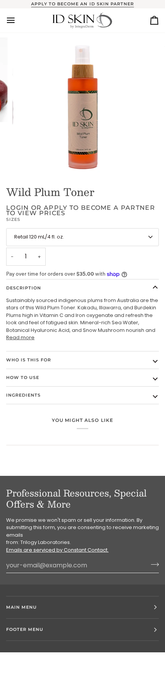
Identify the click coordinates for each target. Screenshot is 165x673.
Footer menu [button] (24, 629)
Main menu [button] (21, 607)
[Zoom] (26, 159)
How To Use (22, 377)
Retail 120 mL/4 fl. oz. (39, 236)
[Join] (152, 564)
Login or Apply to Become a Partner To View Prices (80, 210)
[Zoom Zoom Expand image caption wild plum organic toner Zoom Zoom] (82, 104)
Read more (20, 337)
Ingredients (23, 395)
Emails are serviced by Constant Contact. (57, 550)
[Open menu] (17, 20)
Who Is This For (28, 360)
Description (23, 288)
